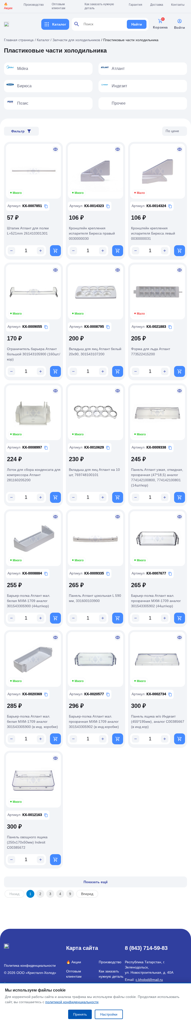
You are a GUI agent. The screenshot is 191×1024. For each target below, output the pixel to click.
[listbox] (174, 131)
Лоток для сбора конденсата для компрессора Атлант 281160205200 (33, 475)
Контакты (178, 4)
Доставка (156, 4)
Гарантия (135, 4)
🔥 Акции (8, 6)
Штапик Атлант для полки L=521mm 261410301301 (28, 230)
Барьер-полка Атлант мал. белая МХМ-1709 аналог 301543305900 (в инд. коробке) (32, 721)
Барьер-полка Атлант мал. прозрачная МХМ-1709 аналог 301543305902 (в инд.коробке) (94, 721)
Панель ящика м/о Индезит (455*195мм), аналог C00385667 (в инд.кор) (157, 721)
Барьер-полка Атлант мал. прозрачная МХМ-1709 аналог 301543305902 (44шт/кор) (156, 601)
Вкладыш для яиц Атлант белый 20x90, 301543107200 (95, 351)
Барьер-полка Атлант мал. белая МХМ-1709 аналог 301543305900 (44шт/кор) (28, 601)
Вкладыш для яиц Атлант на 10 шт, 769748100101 (94, 472)
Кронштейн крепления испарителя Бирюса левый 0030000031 (153, 233)
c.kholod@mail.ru (149, 980)
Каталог (59, 24)
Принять (80, 1014)
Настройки (108, 1014)
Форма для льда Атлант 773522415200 (150, 351)
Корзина (160, 27)
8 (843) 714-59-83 (146, 948)
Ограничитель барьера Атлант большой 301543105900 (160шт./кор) (33, 354)
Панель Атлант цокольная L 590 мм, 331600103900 (95, 598)
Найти (136, 24)
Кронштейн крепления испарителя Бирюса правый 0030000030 (92, 233)
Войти (179, 28)
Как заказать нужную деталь (99, 6)
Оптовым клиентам (58, 6)
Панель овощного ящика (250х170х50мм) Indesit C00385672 (27, 842)
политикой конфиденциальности (71, 1002)
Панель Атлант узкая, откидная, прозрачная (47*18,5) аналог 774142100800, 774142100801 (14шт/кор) (157, 477)
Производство (34, 4)
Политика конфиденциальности (30, 965)
